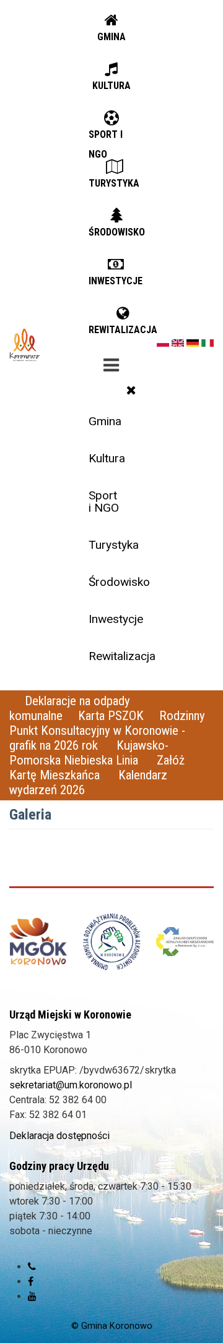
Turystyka (114, 545)
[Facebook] (30, 1281)
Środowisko (116, 582)
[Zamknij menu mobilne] (131, 390)
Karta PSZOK (111, 715)
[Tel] (32, 1267)
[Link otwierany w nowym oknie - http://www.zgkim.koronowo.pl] (185, 942)
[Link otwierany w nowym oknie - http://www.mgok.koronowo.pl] (38, 941)
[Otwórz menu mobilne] (111, 363)
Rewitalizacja (116, 656)
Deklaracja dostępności (59, 1136)
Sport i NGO (104, 501)
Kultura (107, 458)
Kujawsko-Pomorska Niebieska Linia (88, 753)
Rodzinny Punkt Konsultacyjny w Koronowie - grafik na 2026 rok (107, 730)
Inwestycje (116, 619)
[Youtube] (32, 1296)
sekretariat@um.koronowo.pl (70, 1085)
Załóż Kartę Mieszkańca (97, 767)
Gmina (105, 421)
